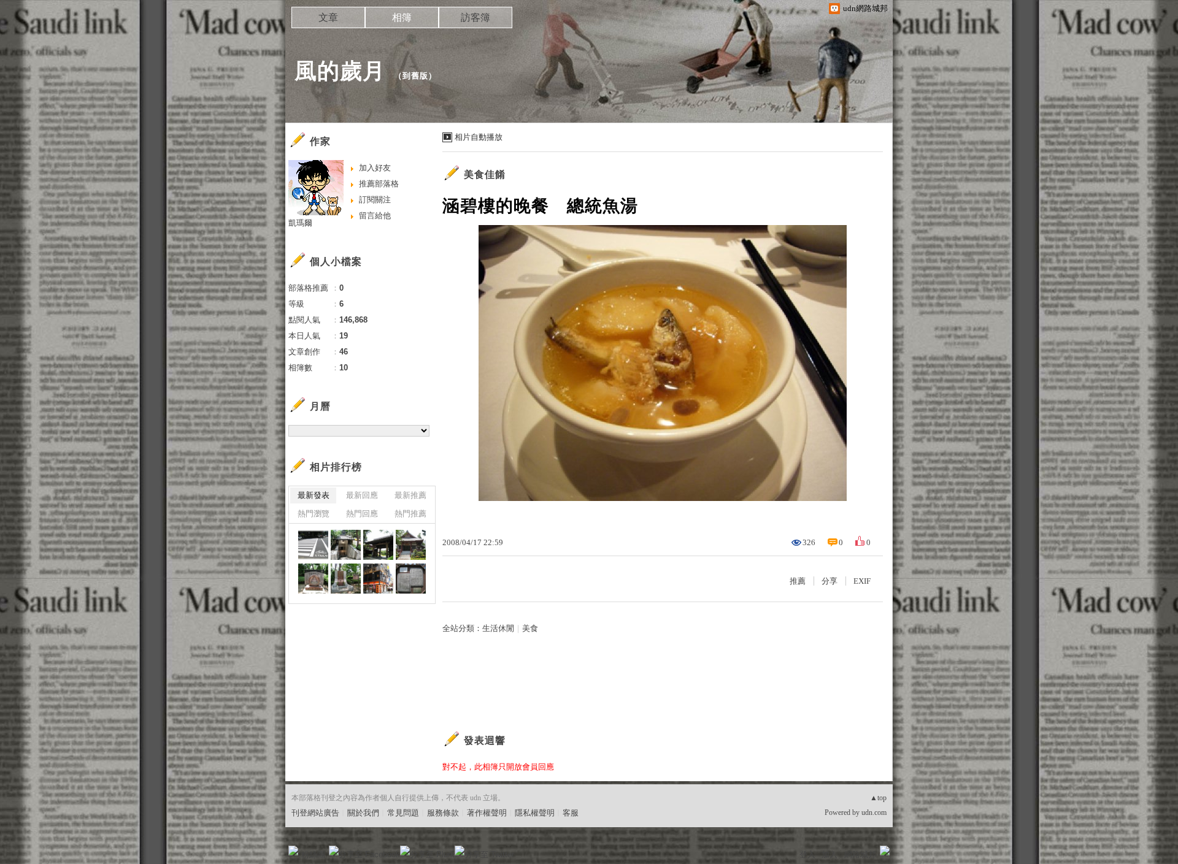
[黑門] (378, 545)
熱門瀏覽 (313, 513)
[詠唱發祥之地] (313, 579)
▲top (878, 797)
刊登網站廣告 (315, 812)
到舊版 (415, 75)
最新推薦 (410, 495)
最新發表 (313, 495)
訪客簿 (475, 17)
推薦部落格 (379, 183)
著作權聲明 (487, 812)
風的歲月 (339, 70)
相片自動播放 (478, 137)
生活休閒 (498, 628)
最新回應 (362, 495)
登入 (807, 854)
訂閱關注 (375, 199)
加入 (829, 854)
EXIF (862, 581)
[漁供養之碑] (346, 579)
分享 (829, 581)
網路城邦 (860, 854)
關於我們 (363, 812)
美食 (530, 628)
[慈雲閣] (411, 545)
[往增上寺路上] (378, 579)
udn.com (874, 812)
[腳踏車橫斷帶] (313, 545)
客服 (571, 812)
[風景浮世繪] (411, 579)
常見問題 (403, 812)
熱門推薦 (410, 513)
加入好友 (375, 167)
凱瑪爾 (300, 222)
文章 (328, 17)
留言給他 (375, 215)
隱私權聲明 (535, 812)
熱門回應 (362, 513)
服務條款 (443, 812)
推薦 (798, 581)
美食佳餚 (485, 174)
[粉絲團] (293, 850)
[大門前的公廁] (346, 545)
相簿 (402, 17)
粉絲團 (313, 854)
